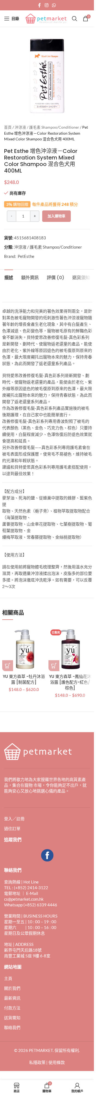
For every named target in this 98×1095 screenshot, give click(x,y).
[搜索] (74, 18)
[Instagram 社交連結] (46, 5)
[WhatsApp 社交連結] (54, 5)
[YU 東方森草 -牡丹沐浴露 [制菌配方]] (24, 649)
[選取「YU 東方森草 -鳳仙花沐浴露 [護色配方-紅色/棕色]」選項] (53, 665)
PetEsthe (26, 256)
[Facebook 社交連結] (39, 5)
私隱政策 (37, 1062)
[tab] (8, 277)
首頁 (8, 127)
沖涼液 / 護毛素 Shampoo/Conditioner (47, 127)
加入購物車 (56, 216)
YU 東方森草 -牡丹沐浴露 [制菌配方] (24, 679)
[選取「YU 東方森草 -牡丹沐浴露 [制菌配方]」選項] (7, 665)
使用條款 (56, 1062)
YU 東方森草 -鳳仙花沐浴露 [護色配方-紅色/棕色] (70, 682)
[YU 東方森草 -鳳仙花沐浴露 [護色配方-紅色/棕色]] (70, 649)
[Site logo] (46, 18)
